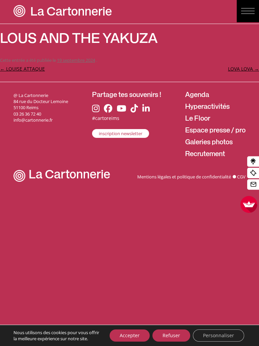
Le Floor (197, 119)
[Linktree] (253, 161)
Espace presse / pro (215, 131)
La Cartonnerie (71, 13)
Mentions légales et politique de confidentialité (184, 177)
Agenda (197, 95)
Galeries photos (209, 143)
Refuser (171, 335)
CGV (241, 177)
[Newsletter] (253, 184)
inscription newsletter (120, 133)
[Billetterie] (253, 173)
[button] (248, 11)
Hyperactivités (207, 107)
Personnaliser (218, 335)
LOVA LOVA (243, 69)
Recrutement (205, 154)
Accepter (130, 335)
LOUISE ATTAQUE (22, 69)
